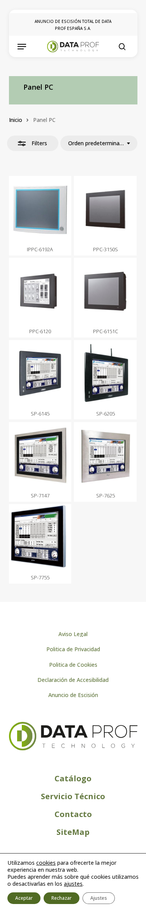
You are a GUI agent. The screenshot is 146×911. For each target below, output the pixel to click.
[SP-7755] (40, 537)
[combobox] (98, 143)
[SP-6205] (105, 373)
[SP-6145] (40, 373)
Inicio (15, 119)
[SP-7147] (40, 455)
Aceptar (24, 898)
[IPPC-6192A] (40, 209)
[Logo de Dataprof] (73, 748)
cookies (46, 862)
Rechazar (61, 898)
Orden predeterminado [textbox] (96, 143)
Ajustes (98, 898)
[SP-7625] (105, 455)
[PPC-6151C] (105, 291)
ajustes (73, 883)
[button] (22, 46)
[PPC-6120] (40, 291)
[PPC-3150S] (105, 209)
